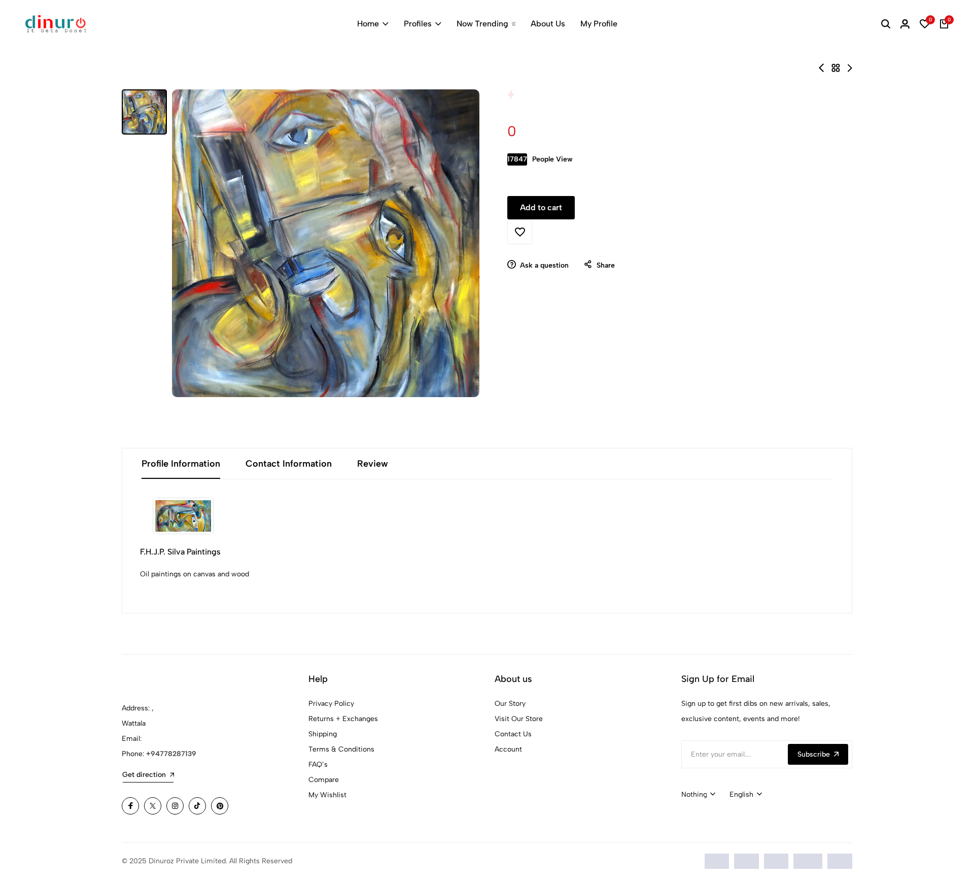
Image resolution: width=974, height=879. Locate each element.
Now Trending (482, 23)
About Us (548, 23)
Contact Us (513, 734)
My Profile (598, 23)
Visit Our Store (519, 718)
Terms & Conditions (341, 749)
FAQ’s (318, 764)
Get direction (144, 774)
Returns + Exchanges (343, 718)
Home (368, 23)
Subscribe (813, 754)
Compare (323, 779)
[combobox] (698, 795)
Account (508, 749)
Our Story (510, 703)
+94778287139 (171, 754)
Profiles (418, 23)
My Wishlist (327, 795)
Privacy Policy (331, 703)
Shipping (322, 734)
